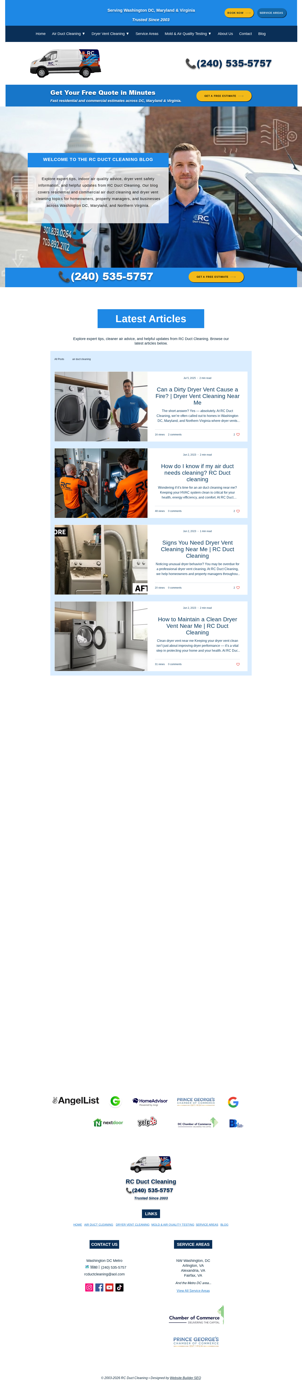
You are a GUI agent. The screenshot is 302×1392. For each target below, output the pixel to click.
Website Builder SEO (185, 1378)
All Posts (59, 359)
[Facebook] (99, 1287)
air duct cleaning (81, 359)
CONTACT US (104, 1244)
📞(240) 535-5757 (228, 63)
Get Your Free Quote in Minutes (102, 92)
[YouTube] (109, 1287)
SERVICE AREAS (193, 1244)
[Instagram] (89, 1287)
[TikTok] (119, 1287)
